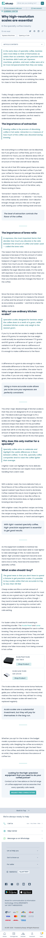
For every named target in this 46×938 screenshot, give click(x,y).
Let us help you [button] (13, 851)
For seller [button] (10, 864)
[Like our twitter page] (13, 884)
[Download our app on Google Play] (11, 893)
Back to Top (21, 811)
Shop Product (23, 664)
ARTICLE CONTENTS (10, 44)
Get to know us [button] (13, 857)
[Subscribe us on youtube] (25, 884)
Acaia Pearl (27, 625)
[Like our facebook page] (8, 884)
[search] (42, 3)
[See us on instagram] (19, 884)
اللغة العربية (23, 872)
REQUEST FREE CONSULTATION (23, 792)
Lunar (38, 625)
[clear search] (40, 3)
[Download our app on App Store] (25, 893)
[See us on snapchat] (31, 884)
